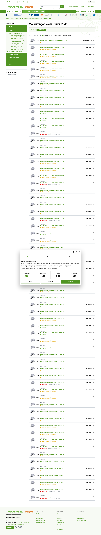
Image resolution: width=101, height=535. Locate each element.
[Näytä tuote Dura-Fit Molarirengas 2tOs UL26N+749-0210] (32, 162)
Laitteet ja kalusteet (14, 61)
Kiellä (30, 281)
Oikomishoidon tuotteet (16, 18)
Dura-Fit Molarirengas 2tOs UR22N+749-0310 (52, 361)
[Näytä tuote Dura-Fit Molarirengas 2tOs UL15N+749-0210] (32, 83)
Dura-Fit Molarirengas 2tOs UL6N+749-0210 (51, 247)
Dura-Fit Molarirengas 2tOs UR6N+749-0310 (51, 475)
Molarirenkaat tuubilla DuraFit (28, 18)
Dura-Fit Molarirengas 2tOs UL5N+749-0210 (51, 240)
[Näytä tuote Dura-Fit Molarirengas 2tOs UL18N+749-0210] (32, 105)
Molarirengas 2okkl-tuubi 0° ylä (43, 18)
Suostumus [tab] (30, 256)
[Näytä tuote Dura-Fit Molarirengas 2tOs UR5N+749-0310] (32, 468)
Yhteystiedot (9, 527)
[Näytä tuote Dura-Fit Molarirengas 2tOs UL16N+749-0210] (32, 90)
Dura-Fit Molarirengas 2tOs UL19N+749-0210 (52, 112)
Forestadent (33, 29)
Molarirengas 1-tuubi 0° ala (16, 46)
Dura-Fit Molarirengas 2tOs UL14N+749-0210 (52, 76)
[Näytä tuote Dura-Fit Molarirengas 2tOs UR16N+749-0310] (32, 319)
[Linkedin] (21, 527)
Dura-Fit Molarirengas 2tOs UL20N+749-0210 (52, 119)
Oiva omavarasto (80, 518)
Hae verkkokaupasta (45, 9)
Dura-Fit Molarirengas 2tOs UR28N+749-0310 (52, 404)
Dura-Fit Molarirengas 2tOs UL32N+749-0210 (52, 204)
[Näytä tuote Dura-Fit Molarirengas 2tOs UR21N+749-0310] (32, 354)
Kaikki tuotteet (42, 29)
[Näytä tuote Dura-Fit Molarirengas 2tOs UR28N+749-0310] (32, 404)
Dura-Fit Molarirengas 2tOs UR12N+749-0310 (52, 290)
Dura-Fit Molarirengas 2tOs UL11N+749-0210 (52, 55)
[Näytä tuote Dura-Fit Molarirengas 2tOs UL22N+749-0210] (32, 133)
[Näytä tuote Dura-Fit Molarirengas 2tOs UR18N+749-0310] (32, 333)
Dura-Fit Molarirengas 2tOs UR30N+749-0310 (52, 418)
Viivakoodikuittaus (60, 525)
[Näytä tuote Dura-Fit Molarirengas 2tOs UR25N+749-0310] (32, 383)
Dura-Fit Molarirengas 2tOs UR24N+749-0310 (52, 375)
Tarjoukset (35, 11)
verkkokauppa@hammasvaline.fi (17, 524)
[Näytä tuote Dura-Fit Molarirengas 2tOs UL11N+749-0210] (32, 55)
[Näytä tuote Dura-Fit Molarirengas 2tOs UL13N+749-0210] (32, 69)
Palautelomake (60, 516)
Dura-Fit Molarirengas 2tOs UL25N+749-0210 (52, 154)
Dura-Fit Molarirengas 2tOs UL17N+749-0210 (52, 97)
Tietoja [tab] (71, 256)
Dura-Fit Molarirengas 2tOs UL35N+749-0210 (52, 226)
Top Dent (11, 27)
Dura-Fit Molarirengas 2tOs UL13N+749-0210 (52, 69)
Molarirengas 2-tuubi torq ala (17, 45)
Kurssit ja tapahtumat (81, 11)
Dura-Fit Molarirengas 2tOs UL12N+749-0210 (52, 62)
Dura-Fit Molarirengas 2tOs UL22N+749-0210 (52, 133)
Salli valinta (50, 281)
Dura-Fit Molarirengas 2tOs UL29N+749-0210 (52, 183)
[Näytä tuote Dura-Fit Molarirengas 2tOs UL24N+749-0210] (32, 147)
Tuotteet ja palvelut (73, 7)
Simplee (11, 30)
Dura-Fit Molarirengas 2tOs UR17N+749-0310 (52, 326)
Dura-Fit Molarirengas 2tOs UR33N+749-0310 (52, 440)
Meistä (82, 7)
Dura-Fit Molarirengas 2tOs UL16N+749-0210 (52, 90)
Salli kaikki (70, 281)
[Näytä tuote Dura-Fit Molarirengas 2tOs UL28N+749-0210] (32, 176)
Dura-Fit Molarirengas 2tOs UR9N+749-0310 (51, 497)
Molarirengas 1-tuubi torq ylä (17, 43)
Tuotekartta (17, 11)
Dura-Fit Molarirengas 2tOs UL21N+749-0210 (52, 126)
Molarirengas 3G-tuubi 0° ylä (17, 37)
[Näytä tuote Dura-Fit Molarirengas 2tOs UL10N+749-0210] (32, 48)
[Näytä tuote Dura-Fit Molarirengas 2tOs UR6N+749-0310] (32, 476)
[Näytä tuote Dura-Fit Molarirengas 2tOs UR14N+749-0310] (32, 304)
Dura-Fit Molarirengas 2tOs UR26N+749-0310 (52, 390)
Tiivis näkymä (56, 35)
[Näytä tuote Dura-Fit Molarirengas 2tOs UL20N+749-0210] (32, 119)
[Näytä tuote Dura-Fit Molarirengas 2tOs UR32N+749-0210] (32, 433)
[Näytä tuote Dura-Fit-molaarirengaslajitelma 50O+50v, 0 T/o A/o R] (32, 41)
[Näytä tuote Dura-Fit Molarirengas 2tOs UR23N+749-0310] (32, 368)
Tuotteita (9, 11)
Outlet (42, 11)
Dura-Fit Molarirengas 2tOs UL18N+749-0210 (52, 104)
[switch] (43, 276)
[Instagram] (19, 527)
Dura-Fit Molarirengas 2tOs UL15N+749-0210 (52, 83)
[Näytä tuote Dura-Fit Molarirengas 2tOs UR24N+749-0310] (32, 376)
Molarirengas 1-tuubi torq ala (17, 49)
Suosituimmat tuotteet (82, 520)
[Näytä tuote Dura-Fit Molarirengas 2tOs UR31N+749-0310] (32, 426)
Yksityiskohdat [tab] (50, 256)
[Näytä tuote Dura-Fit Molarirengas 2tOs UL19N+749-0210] (32, 112)
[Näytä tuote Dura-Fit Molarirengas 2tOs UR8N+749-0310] (32, 490)
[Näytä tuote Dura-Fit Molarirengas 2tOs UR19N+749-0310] (32, 340)
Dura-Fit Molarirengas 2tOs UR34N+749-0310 (52, 447)
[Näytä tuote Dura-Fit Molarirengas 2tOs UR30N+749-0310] (32, 418)
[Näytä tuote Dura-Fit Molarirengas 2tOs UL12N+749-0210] (32, 62)
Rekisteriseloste (60, 518)
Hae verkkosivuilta (57, 9)
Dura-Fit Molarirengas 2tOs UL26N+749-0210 (52, 161)
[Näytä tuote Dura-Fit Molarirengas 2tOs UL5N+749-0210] (32, 240)
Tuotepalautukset (60, 522)
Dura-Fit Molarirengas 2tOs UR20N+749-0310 (52, 347)
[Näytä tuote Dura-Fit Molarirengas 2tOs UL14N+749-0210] (32, 76)
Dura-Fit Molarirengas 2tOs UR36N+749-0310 (52, 461)
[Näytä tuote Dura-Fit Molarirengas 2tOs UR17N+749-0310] (32, 326)
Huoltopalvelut (60, 529)
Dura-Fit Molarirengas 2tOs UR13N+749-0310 (52, 297)
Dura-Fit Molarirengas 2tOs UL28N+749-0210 (52, 176)
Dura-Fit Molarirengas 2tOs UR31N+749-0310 (52, 425)
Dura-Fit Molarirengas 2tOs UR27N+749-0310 (52, 397)
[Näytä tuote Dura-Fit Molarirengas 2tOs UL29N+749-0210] (32, 183)
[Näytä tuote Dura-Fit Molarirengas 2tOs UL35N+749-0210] (32, 226)
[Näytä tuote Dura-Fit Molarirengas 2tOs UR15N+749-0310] (32, 312)
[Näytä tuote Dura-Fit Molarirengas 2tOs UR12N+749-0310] (32, 290)
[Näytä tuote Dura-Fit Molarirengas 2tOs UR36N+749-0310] (32, 461)
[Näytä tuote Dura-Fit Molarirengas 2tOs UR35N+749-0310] (32, 454)
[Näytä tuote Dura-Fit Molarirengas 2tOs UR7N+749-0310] (32, 483)
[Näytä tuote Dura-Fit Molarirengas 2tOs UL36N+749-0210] (32, 233)
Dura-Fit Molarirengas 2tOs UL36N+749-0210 (52, 233)
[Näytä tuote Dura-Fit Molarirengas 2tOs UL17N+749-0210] (32, 97)
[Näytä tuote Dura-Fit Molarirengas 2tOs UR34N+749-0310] (32, 447)
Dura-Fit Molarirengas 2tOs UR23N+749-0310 (52, 368)
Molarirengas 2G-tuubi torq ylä (17, 38)
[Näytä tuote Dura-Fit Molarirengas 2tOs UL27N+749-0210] (32, 169)
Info (57, 514)
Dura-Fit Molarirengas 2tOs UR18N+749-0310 (52, 333)
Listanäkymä (47, 35)
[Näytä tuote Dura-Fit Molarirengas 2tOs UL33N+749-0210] (32, 212)
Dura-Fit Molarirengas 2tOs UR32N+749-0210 (52, 433)
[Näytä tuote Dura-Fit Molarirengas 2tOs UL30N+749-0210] (32, 190)
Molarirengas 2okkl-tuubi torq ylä (18, 40)
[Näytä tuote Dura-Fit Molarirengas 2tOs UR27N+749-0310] (32, 397)
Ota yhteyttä (90, 7)
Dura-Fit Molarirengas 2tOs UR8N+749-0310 (51, 490)
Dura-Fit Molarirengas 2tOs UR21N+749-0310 (52, 354)
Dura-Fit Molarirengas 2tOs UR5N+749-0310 (51, 468)
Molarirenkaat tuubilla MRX (15, 51)
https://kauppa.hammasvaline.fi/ (13, 514)
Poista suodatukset (12, 74)
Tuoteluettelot (60, 527)
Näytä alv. (92, 1)
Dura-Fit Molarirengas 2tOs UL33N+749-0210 (52, 211)
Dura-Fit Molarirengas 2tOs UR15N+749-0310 (52, 311)
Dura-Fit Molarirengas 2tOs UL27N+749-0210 (52, 169)
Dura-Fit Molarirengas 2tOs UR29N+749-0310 (52, 411)
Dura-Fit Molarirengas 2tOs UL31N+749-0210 (52, 197)
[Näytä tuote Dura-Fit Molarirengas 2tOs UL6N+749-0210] (32, 247)
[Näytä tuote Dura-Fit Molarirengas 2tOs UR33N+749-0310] (32, 440)
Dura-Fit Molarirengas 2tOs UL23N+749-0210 (52, 140)
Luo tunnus (79, 514)
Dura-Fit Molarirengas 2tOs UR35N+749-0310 (52, 454)
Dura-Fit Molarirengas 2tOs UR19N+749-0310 (52, 340)
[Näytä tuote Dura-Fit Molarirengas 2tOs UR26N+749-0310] (32, 390)
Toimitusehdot (60, 520)
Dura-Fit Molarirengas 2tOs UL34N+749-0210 (52, 218)
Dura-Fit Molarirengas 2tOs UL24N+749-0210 (52, 147)
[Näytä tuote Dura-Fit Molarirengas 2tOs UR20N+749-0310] (32, 347)
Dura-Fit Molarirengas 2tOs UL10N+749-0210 (52, 48)
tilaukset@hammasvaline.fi (23, 522)
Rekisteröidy (23, 2)
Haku (62, 7)
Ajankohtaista (91, 11)
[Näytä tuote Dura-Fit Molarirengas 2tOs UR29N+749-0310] (32, 411)
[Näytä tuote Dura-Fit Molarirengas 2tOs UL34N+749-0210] (32, 219)
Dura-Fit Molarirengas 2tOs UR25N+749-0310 (52, 382)
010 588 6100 (11, 520)
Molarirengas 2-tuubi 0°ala (16, 48)
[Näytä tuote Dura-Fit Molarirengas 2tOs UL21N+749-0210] (32, 126)
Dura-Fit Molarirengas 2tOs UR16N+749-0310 (52, 318)
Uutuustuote (10, 78)
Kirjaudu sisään (12, 2)
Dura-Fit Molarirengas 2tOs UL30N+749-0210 (52, 190)
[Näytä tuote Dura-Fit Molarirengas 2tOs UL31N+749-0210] (32, 197)
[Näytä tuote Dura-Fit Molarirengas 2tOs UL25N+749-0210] (32, 154)
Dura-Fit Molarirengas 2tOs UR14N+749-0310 (52, 304)
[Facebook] (16, 527)
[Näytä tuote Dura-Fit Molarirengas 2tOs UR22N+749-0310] (32, 361)
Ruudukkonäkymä (67, 35)
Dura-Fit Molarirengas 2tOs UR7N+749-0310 (51, 482)
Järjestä (30, 35)
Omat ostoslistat (80, 516)
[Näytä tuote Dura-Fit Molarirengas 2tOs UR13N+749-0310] (32, 297)
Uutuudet (28, 11)
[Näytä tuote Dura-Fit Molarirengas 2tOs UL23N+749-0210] (32, 140)
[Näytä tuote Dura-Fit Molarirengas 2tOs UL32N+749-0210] (32, 204)
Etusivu (7, 18)
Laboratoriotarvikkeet (14, 57)
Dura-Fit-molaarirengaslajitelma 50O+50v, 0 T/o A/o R (54, 40)
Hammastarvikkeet (13, 54)
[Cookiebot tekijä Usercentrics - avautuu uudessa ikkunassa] (74, 252)
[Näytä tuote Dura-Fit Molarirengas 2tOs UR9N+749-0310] (32, 497)
